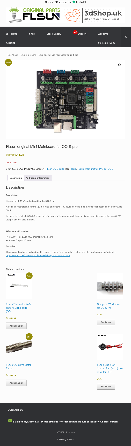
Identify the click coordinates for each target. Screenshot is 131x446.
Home (14, 33)
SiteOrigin (63, 439)
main (87, 168)
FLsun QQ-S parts (28, 54)
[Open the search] (126, 37)
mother (94, 168)
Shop (32, 33)
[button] (120, 65)
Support (82, 33)
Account (10, 42)
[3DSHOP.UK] (65, 15)
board (73, 168)
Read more (106, 322)
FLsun (81, 168)
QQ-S (110, 168)
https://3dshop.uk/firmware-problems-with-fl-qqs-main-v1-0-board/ (38, 255)
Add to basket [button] (16, 325)
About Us (103, 33)
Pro (101, 168)
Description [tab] (16, 177)
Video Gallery (54, 33)
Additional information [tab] (37, 177)
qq (105, 168)
